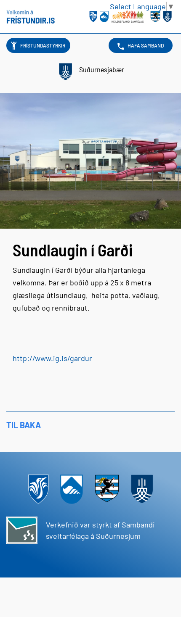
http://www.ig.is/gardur (52, 358)
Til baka (23, 425)
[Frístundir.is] (30, 17)
